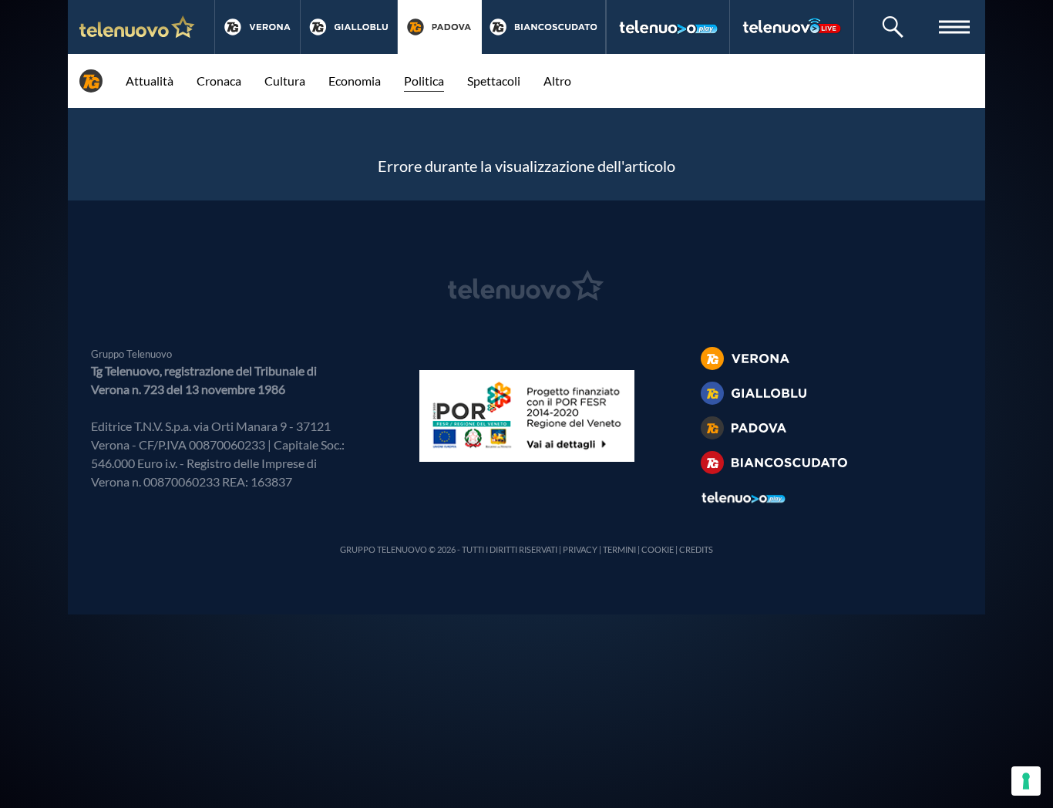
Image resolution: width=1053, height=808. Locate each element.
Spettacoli (493, 80)
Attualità (149, 80)
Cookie (657, 549)
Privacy (580, 549)
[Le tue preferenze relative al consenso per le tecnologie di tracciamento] (1026, 781)
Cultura (284, 80)
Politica (424, 80)
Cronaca (219, 80)
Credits (696, 549)
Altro (557, 80)
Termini (619, 549)
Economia (354, 80)
